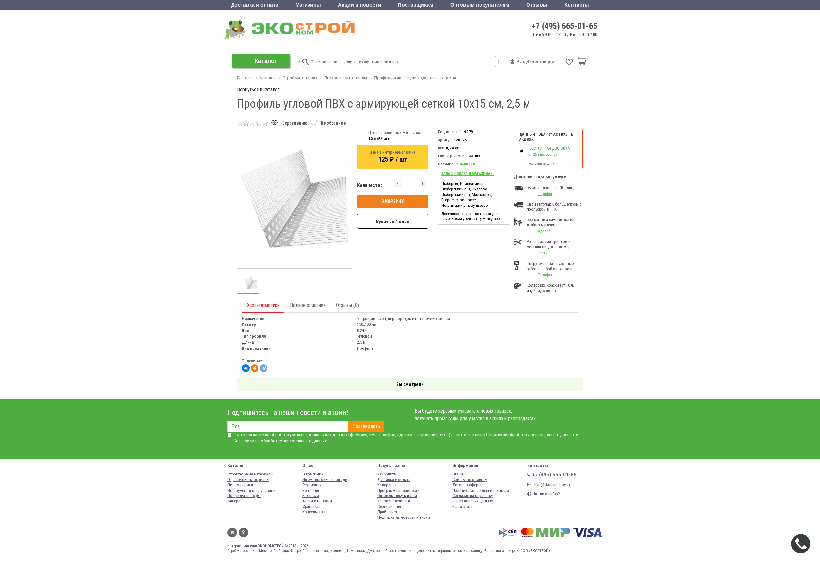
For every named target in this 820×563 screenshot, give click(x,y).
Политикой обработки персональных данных (530, 435)
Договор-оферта (466, 485)
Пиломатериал (240, 485)
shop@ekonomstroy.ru (550, 484)
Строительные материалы (250, 474)
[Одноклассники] (254, 368)
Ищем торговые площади (324, 479)
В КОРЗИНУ (392, 201)
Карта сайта (462, 506)
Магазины (308, 5)
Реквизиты (312, 485)
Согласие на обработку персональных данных (472, 498)
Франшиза (311, 506)
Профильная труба (244, 495)
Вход (521, 61)
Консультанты (314, 511)
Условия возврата (393, 501)
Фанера (233, 501)
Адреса (544, 231)
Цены (543, 252)
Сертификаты (389, 506)
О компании (313, 474)
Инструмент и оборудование (252, 490)
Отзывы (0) (347, 305)
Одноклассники (243, 532)
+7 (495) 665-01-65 (564, 26)
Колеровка (387, 485)
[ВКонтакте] (246, 368)
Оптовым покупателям (479, 5)
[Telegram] (263, 368)
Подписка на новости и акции (403, 517)
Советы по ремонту (469, 479)
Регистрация (541, 61)
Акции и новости (359, 5)
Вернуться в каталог (258, 90)
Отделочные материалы (248, 479)
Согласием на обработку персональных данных (280, 441)
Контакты (576, 5)
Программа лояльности (398, 490)
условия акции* (541, 163)
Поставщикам (415, 5)
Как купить (386, 474)
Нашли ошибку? (545, 494)
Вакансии (310, 495)
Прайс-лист (387, 511)
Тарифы (545, 193)
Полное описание (308, 305)
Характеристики (263, 305)
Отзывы (536, 5)
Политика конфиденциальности (480, 490)
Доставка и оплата (254, 5)
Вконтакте (232, 532)
